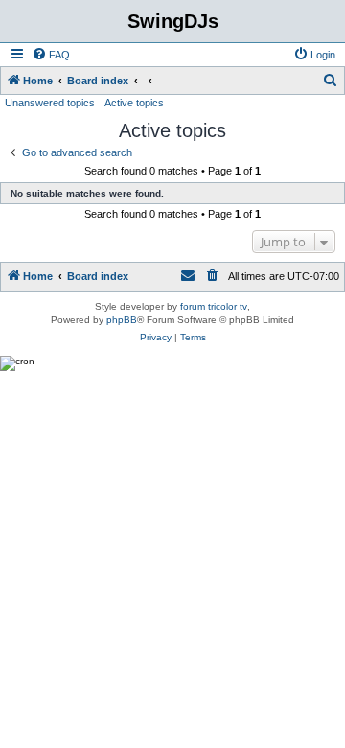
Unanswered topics (50, 102)
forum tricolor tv (213, 306)
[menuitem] (51, 54)
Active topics (134, 102)
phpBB (121, 320)
